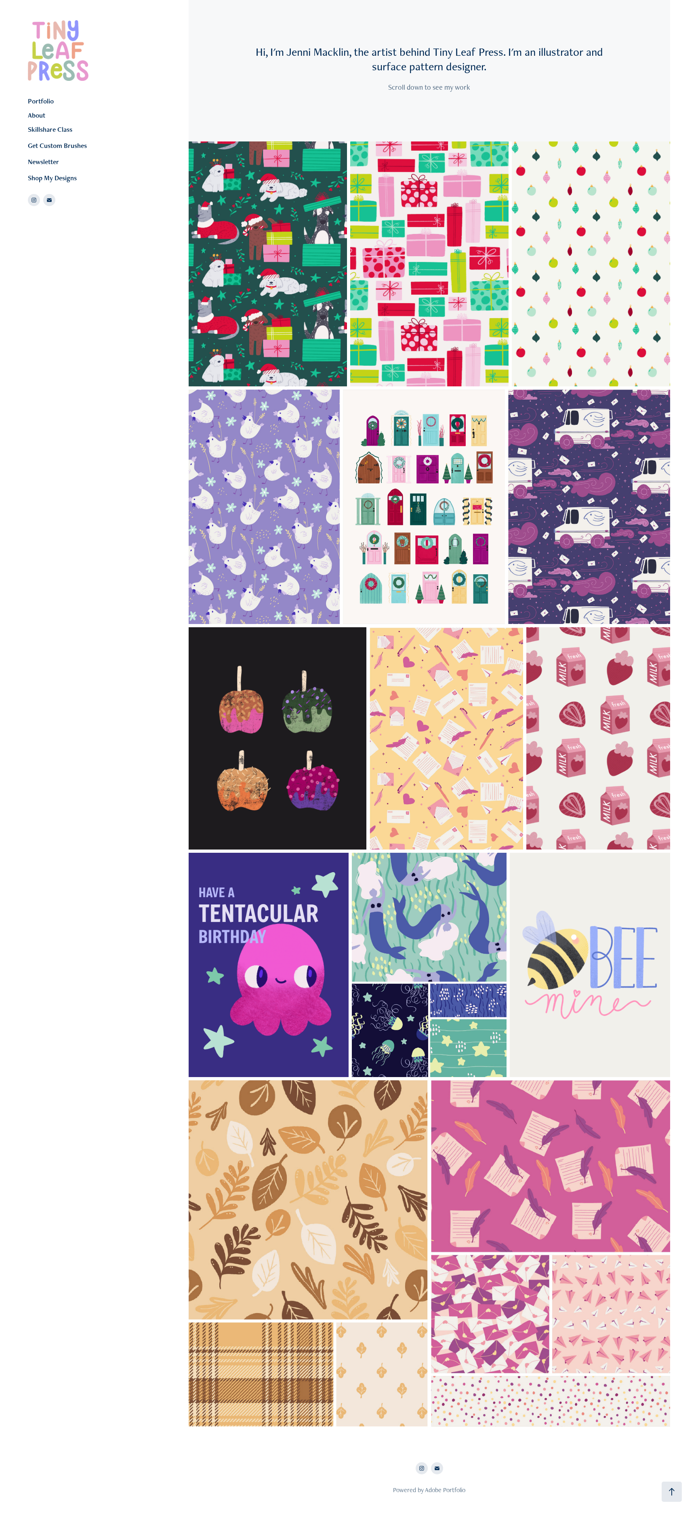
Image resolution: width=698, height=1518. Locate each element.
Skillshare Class (50, 129)
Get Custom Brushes (57, 145)
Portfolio (41, 101)
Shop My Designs (52, 177)
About (36, 115)
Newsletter (43, 161)
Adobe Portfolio (445, 1490)
